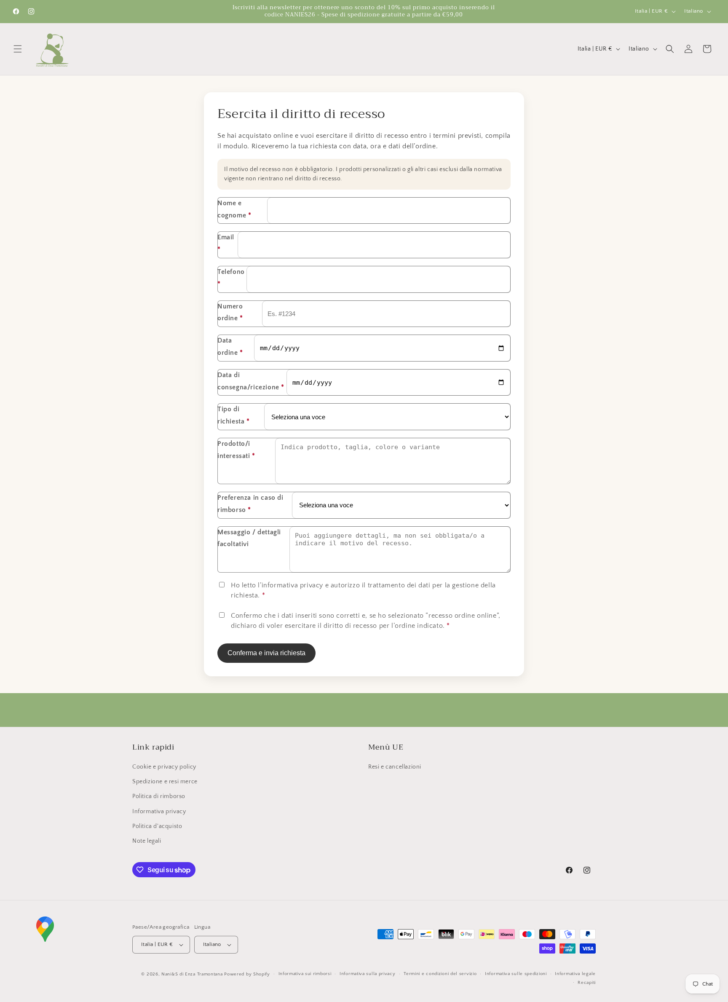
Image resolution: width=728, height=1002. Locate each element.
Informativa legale (575, 973)
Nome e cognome (234, 209)
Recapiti (587, 982)
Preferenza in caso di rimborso (250, 504)
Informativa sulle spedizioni (516, 973)
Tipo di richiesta (233, 415)
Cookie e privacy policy (164, 767)
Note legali (146, 841)
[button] (17, 49)
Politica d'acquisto (157, 826)
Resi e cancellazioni (394, 767)
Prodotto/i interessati (236, 450)
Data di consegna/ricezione (250, 381)
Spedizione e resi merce (165, 781)
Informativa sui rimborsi (305, 973)
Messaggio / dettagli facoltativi (249, 538)
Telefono (231, 278)
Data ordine (230, 346)
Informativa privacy (159, 811)
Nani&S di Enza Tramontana (192, 974)
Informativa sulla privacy (368, 973)
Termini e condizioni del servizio (440, 973)
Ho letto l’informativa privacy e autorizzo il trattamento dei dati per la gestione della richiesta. (363, 590)
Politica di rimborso (158, 796)
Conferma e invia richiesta (266, 652)
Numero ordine (230, 312)
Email (225, 243)
